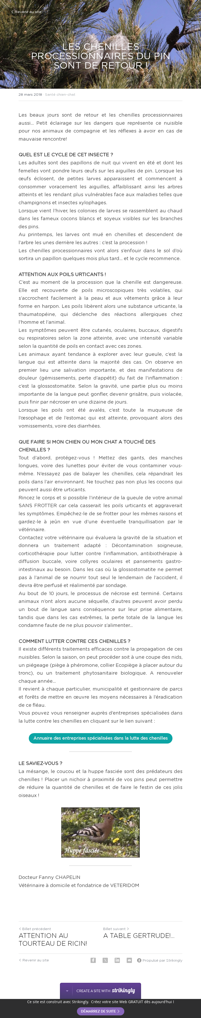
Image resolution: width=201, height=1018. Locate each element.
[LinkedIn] (117, 960)
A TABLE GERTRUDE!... (139, 936)
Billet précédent (36, 929)
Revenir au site (28, 12)
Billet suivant (114, 929)
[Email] (129, 960)
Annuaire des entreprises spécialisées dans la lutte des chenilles (101, 738)
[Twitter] (105, 960)
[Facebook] (93, 960)
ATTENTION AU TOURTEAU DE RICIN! (53, 940)
